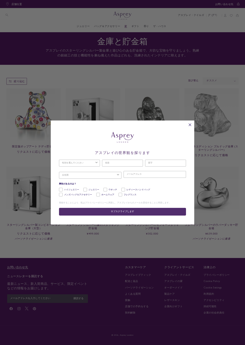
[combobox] (78, 163)
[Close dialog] (190, 125)
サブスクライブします (122, 212)
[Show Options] (96, 163)
